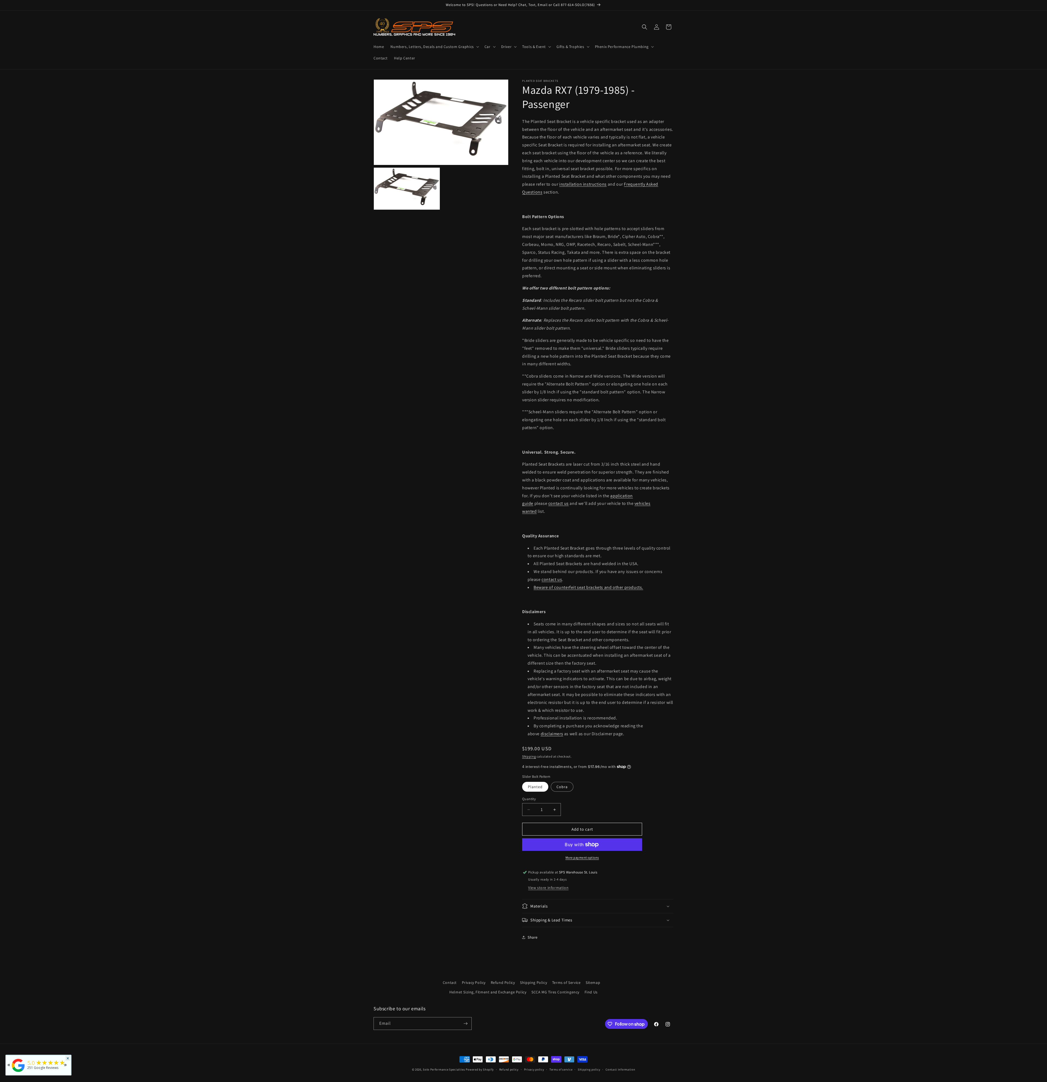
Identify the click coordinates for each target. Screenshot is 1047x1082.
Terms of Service (566, 982)
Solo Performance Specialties (444, 1069)
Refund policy (509, 1069)
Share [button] (533, 937)
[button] (434, 46)
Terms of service (560, 1069)
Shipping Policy (533, 982)
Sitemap (593, 982)
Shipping (529, 756)
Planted (535, 786)
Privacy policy (534, 1069)
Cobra (562, 786)
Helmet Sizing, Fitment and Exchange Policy (487, 992)
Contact (450, 982)
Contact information (620, 1069)
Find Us (591, 992)
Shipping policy (589, 1069)
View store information (548, 887)
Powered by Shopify (480, 1069)
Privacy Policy (474, 982)
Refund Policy (503, 982)
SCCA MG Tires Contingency (555, 992)
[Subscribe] (465, 1023)
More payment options (582, 857)
